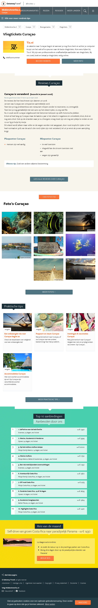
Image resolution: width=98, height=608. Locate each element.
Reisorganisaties (45, 27)
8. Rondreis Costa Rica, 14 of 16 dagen (32, 491)
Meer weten (50, 604)
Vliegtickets (63, 27)
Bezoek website (43, 60)
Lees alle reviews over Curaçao (49, 178)
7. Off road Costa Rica (26, 482)
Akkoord (83, 602)
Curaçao (28, 27)
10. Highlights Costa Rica (27, 508)
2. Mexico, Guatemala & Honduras (30, 438)
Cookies (83, 583)
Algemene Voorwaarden (33, 583)
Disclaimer (73, 583)
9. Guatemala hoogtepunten (28, 500)
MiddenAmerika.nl (11, 27)
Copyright (48, 583)
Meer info (78, 60)
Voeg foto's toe (49, 196)
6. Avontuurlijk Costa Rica (28, 473)
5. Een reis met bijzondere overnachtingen (33, 464)
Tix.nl (30, 42)
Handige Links (17, 583)
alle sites (29, 3)
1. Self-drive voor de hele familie (30, 429)
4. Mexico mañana (25, 456)
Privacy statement (61, 583)
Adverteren (6, 583)
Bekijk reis (45, 558)
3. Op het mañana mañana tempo (30, 447)
